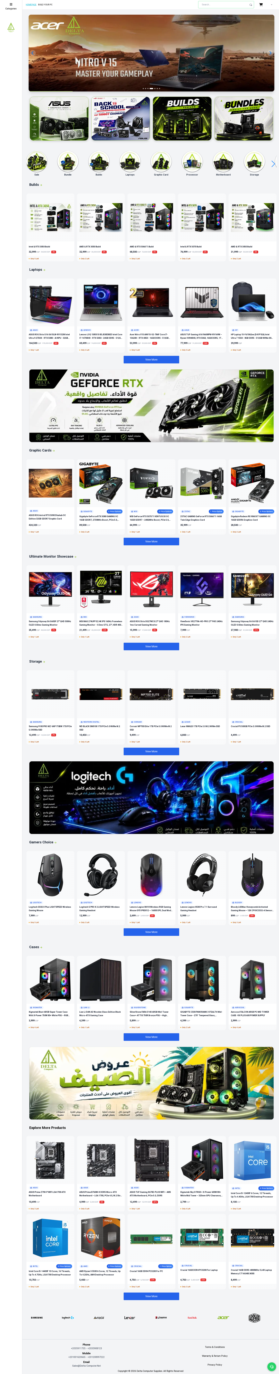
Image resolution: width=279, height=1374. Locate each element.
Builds (99, 174)
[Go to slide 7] (158, 88)
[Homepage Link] (11, 28)
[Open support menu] (271, 1366)
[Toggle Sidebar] (11, 4)
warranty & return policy (215, 1356)
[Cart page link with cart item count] (261, 4)
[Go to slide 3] (148, 88)
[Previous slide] (33, 53)
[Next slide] (270, 53)
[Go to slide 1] (143, 88)
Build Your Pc (45, 4)
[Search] (251, 4)
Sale (36, 174)
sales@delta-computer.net (86, 1365)
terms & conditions (215, 1347)
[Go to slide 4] (150, 88)
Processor (192, 174)
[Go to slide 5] (152, 88)
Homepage (31, 4)
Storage (254, 174)
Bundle (67, 174)
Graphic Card (161, 174)
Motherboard (223, 174)
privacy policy (215, 1364)
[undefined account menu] (270, 4)
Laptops (130, 174)
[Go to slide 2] (145, 88)
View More (151, 359)
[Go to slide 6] (154, 88)
